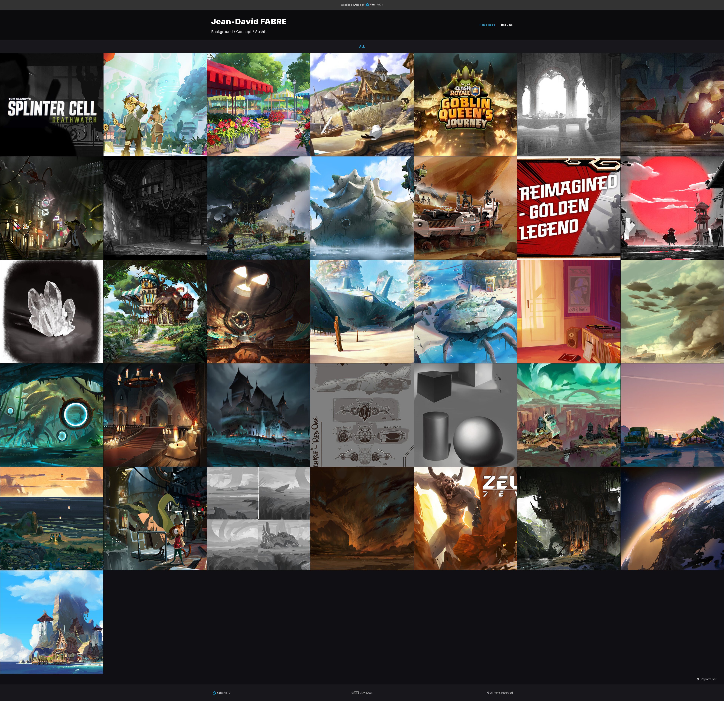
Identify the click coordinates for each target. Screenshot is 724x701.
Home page (487, 24)
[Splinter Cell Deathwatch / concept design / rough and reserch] (51, 56)
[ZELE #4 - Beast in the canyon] (465, 469)
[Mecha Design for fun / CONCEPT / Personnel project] (465, 159)
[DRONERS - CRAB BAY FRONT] (361, 262)
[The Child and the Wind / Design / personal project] (361, 56)
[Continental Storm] (361, 469)
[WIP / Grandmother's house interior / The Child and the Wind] (155, 159)
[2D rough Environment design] (258, 469)
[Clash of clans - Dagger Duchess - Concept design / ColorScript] (568, 56)
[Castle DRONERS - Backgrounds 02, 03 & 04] (155, 366)
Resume (507, 24)
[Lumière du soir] (672, 366)
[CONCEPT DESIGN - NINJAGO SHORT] (568, 159)
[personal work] (155, 469)
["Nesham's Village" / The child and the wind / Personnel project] (258, 159)
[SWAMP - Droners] (51, 366)
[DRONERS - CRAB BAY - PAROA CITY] (465, 262)
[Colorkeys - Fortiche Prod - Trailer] (568, 262)
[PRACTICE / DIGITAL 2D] (51, 262)
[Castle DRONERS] (258, 366)
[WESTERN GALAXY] (568, 366)
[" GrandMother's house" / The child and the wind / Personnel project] (155, 262)
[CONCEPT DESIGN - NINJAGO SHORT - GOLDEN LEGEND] (672, 159)
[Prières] (51, 469)
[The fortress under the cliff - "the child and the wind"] (568, 469)
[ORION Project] (155, 56)
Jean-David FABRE (249, 21)
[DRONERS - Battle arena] (258, 262)
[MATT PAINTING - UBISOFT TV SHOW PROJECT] (672, 262)
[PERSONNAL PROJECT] (51, 573)
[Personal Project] (672, 469)
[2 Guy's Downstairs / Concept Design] (51, 159)
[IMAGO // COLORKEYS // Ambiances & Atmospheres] (672, 56)
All (362, 46)
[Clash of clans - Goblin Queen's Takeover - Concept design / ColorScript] (465, 56)
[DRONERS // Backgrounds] (361, 159)
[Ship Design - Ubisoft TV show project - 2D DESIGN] (361, 366)
